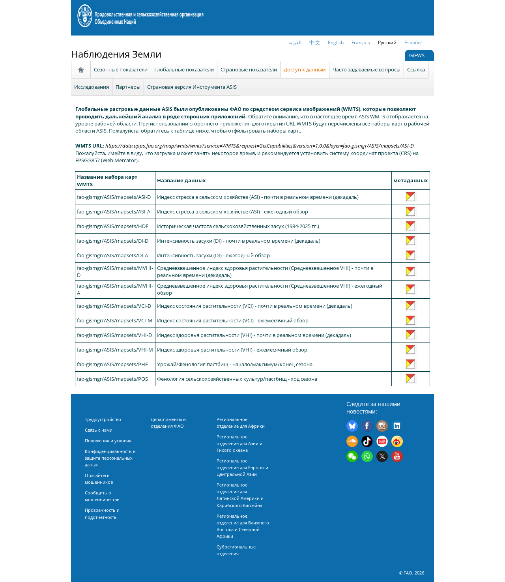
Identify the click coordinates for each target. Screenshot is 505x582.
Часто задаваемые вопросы (366, 69)
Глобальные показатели (184, 69)
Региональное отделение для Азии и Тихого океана (239, 443)
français (361, 42)
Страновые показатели (249, 69)
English (336, 42)
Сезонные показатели (121, 69)
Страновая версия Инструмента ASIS (192, 86)
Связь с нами (98, 430)
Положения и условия (108, 441)
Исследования (91, 86)
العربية (294, 42)
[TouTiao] (382, 442)
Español (413, 42)
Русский (387, 42)
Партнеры (128, 86)
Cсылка (416, 69)
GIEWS (417, 55)
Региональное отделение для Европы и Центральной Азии (242, 467)
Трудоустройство (103, 419)
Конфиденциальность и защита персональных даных (110, 458)
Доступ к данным (305, 69)
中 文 (314, 42)
